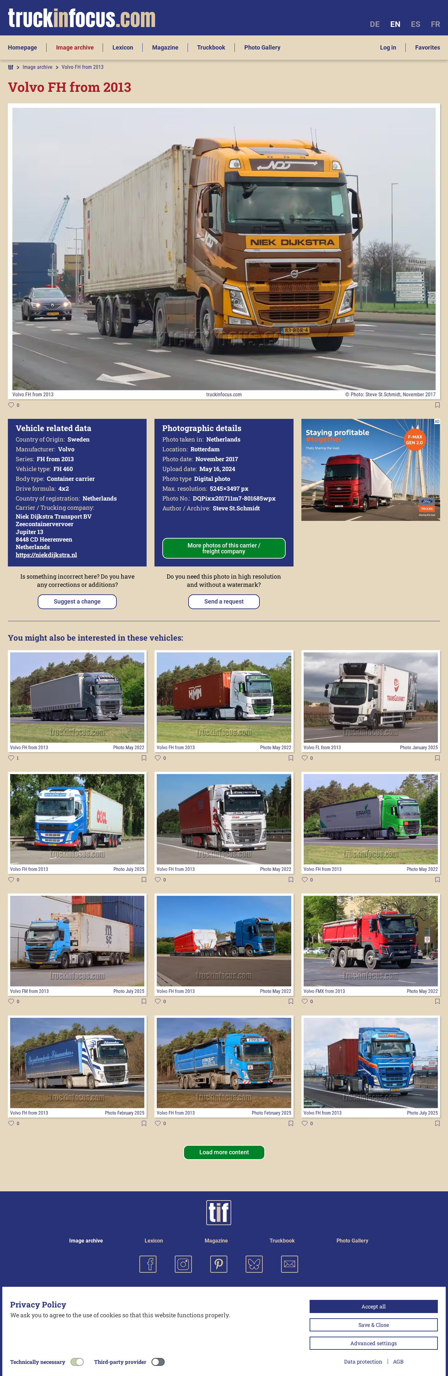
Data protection (363, 1361)
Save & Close (373, 1324)
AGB (398, 1361)
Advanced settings (373, 1343)
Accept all (373, 1306)
